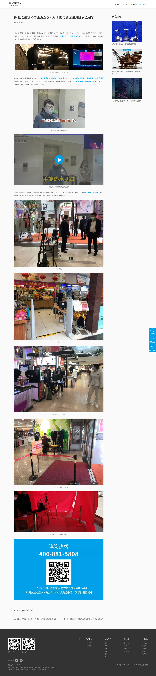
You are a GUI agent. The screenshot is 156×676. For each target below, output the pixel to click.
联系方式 (144, 654)
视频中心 (126, 643)
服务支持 (134, 4)
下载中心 (126, 646)
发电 (106, 646)
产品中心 (117, 4)
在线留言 (126, 651)
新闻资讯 (144, 646)
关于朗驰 (143, 4)
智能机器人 (89, 643)
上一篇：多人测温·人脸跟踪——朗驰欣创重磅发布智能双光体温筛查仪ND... (35, 619)
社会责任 (144, 648)
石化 (106, 648)
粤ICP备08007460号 (122, 665)
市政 (106, 656)
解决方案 (125, 4)
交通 (106, 654)
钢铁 (106, 651)
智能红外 (88, 646)
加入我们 (144, 651)
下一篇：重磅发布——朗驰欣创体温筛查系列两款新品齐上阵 (83, 619)
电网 (106, 643)
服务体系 (126, 648)
